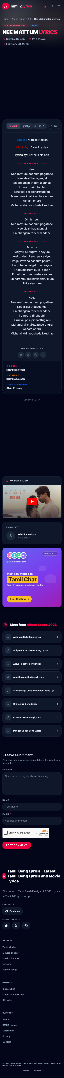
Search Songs (9, 969)
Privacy (6, 1036)
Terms (26, 1070)
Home (5, 19)
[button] (32, 501)
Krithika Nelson (15, 38)
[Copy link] (43, 355)
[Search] (52, 6)
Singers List (8, 989)
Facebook (14, 911)
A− (35, 126)
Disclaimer (8, 1030)
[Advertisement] (32, 83)
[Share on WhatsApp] (36, 355)
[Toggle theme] (45, 6)
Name (6, 800)
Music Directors (10, 958)
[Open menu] (59, 6)
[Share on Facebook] (21, 355)
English (13, 126)
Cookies (37, 1070)
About (5, 1019)
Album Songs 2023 (21, 19)
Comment (9, 769)
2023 (34, 25)
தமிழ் (26, 126)
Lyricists (6, 964)
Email (6, 814)
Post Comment (16, 845)
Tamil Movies (9, 947)
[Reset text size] (40, 126)
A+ (44, 126)
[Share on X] (16, 925)
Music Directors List (13, 994)
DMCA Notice (9, 1025)
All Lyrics (7, 1000)
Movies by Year (10, 952)
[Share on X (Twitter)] (28, 355)
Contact (6, 1041)
